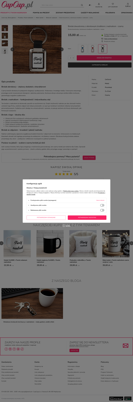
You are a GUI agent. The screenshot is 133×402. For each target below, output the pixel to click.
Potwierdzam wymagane (46, 217)
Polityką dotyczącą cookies (71, 191)
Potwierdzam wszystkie (87, 217)
